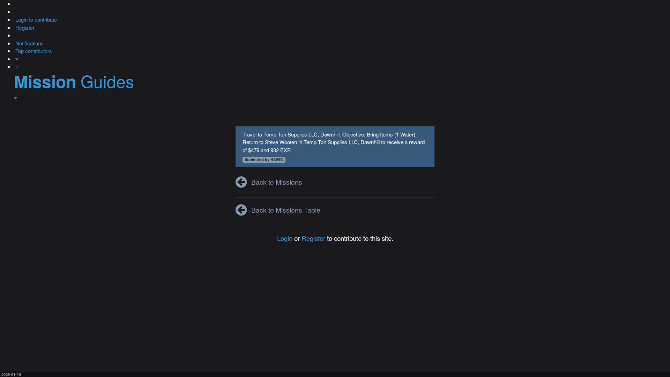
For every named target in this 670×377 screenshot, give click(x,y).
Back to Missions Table (285, 209)
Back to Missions (276, 181)
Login (284, 238)
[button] (14, 3)
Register (313, 238)
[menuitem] (35, 19)
